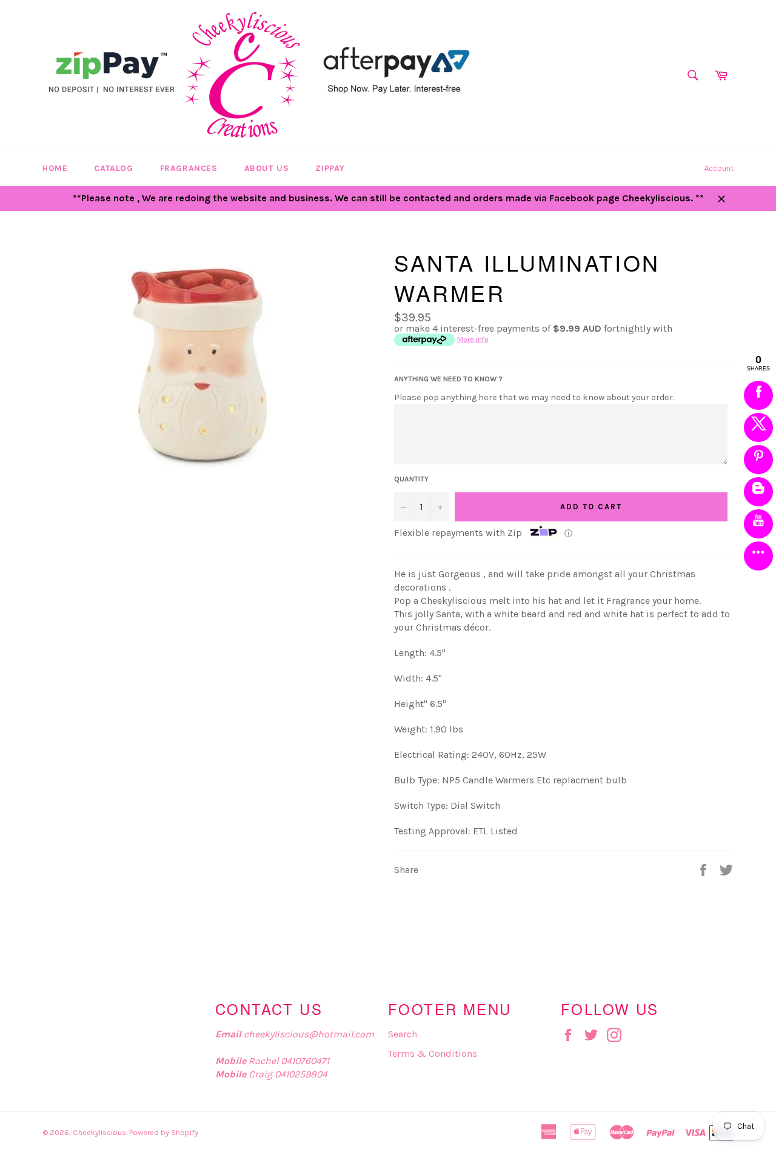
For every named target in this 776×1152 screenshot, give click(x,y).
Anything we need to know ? (448, 379)
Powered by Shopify (163, 1132)
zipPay (330, 168)
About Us (266, 168)
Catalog (113, 168)
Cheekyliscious (99, 1132)
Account (719, 168)
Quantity (411, 479)
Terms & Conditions (432, 1053)
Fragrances (189, 168)
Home (54, 168)
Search (402, 1034)
